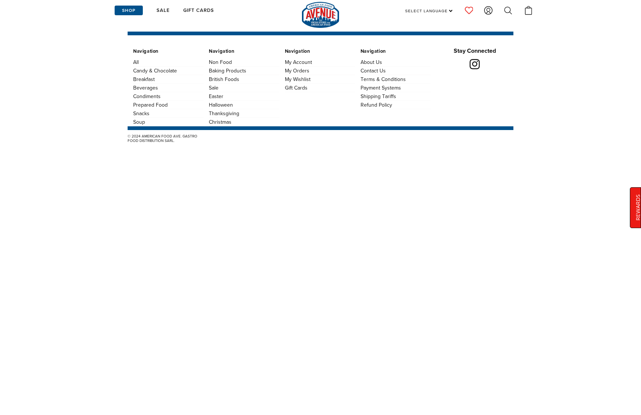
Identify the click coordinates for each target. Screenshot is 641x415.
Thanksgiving (224, 113)
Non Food (220, 62)
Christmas (220, 122)
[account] (469, 10)
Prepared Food (150, 104)
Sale (213, 87)
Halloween (221, 104)
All (136, 62)
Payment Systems (381, 87)
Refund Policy (376, 104)
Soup (139, 122)
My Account (298, 62)
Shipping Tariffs (378, 96)
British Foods (224, 79)
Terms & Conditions (383, 79)
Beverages (145, 87)
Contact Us (373, 70)
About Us (371, 62)
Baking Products (227, 70)
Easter (216, 96)
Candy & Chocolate (155, 70)
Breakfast (144, 79)
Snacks (141, 113)
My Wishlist (297, 79)
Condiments (147, 96)
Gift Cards (296, 87)
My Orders (297, 70)
